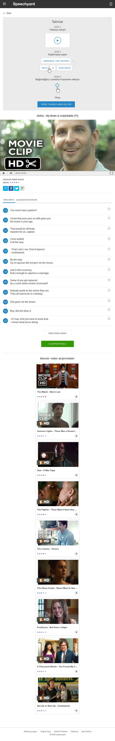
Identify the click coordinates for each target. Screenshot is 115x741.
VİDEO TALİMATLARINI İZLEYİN (56, 104)
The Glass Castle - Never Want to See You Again (57, 588)
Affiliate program (30, 731)
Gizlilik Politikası (60, 731)
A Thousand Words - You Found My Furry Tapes (57, 666)
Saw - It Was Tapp (46, 470)
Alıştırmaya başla (57, 344)
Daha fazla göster (58, 333)
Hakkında (74, 731)
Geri (8, 13)
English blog (46, 731)
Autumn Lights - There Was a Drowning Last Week (57, 431)
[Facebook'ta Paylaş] (11, 188)
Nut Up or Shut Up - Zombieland (53, 706)
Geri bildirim (86, 731)
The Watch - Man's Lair (48, 392)
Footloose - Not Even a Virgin (52, 627)
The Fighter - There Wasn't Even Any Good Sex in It (57, 509)
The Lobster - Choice (48, 549)
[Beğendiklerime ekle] (5, 188)
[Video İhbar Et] (22, 188)
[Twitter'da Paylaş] (16, 188)
